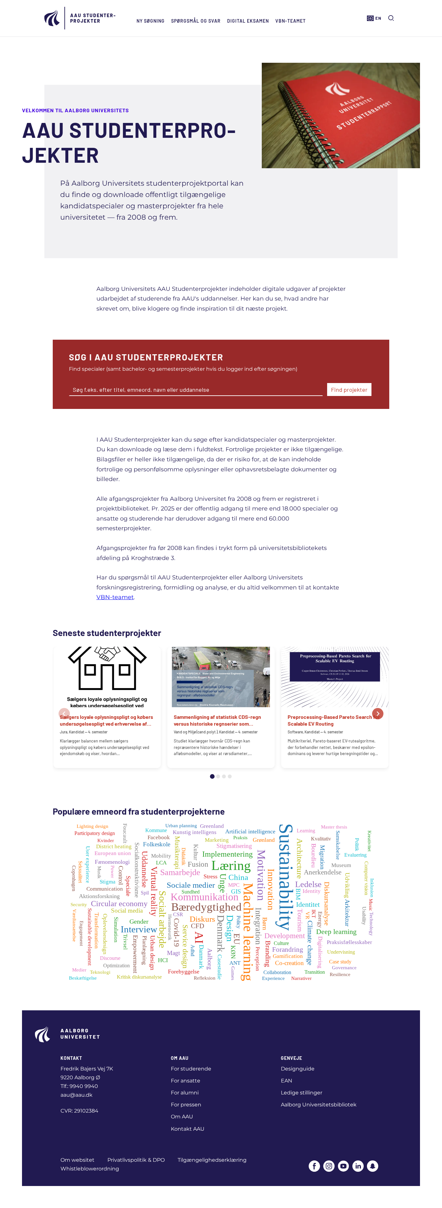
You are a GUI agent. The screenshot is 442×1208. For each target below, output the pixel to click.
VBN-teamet (290, 21)
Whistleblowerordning (90, 1169)
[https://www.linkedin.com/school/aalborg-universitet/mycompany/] (358, 1166)
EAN (286, 1081)
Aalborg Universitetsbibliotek (319, 1105)
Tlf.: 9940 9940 (79, 1086)
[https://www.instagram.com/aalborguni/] (329, 1166)
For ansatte (185, 1081)
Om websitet (77, 1160)
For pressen (186, 1105)
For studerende (191, 1069)
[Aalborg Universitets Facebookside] (314, 1166)
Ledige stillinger (301, 1093)
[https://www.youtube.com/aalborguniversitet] (343, 1166)
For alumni (185, 1093)
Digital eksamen (248, 21)
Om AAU (182, 1117)
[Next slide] (377, 713)
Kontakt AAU (187, 1129)
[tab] (212, 776)
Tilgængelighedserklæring (212, 1160)
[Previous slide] (64, 713)
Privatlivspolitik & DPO (136, 1160)
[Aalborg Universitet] (52, 18)
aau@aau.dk (77, 1095)
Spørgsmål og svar (196, 21)
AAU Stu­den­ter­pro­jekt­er (93, 18)
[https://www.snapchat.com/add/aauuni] (372, 1166)
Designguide (298, 1069)
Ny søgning (151, 21)
